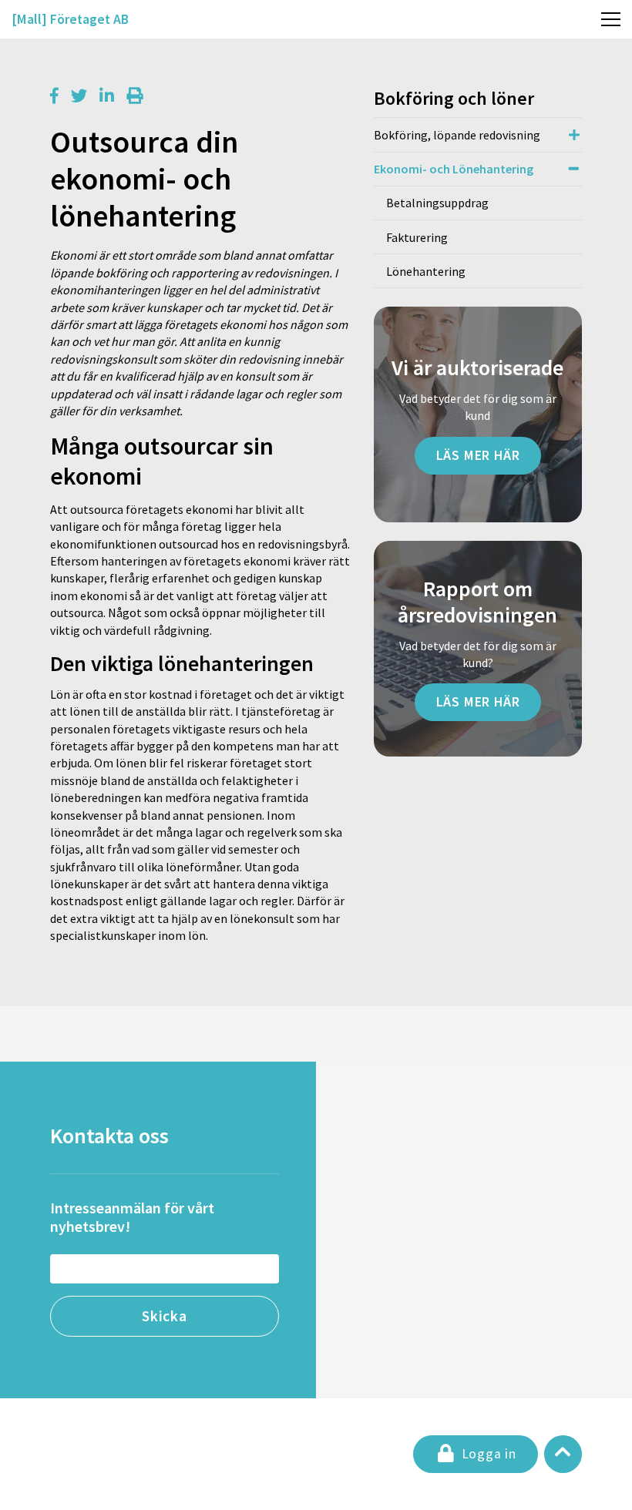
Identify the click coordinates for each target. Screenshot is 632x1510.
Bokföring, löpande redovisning (457, 135)
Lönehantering (426, 271)
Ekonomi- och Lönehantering (453, 168)
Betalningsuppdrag (437, 202)
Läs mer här (478, 455)
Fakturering (417, 237)
